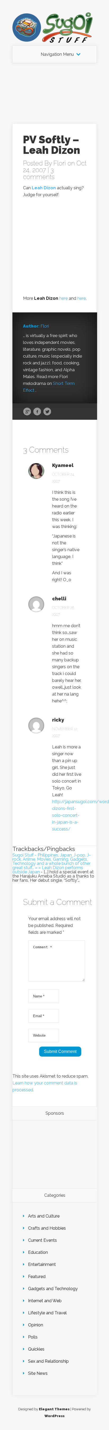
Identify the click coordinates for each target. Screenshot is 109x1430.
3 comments (38, 173)
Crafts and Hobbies (47, 1228)
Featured (37, 1276)
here (63, 298)
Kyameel (63, 465)
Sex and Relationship (48, 1361)
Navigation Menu (57, 54)
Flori (59, 163)
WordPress (54, 1416)
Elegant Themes (54, 1409)
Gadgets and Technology (53, 1288)
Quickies (36, 1349)
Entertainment (42, 1264)
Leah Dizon (44, 187)
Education (38, 1252)
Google (27, 412)
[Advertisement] (54, 93)
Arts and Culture (44, 1216)
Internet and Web (45, 1300)
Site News (38, 1373)
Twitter (47, 412)
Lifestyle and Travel (47, 1312)
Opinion (35, 1324)
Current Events (42, 1240)
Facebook (37, 412)
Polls (33, 1337)
